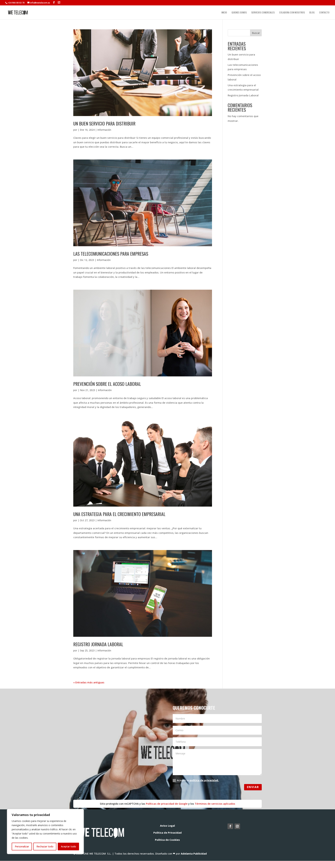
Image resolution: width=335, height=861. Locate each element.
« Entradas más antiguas (88, 682)
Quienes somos (239, 12)
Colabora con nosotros (292, 12)
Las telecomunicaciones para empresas (110, 253)
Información (104, 129)
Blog (312, 12)
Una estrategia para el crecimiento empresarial (119, 514)
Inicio (224, 12)
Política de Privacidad (167, 832)
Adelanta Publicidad (194, 853)
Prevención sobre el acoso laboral (107, 383)
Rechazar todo (44, 846)
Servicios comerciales (263, 12)
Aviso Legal (167, 825)
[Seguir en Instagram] (237, 826)
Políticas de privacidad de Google (166, 803)
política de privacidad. (204, 780)
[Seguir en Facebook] (230, 826)
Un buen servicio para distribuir (104, 123)
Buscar (256, 33)
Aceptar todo (68, 846)
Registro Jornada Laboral (98, 644)
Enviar (253, 787)
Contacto (324, 12)
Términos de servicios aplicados (215, 803)
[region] (45, 831)
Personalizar (22, 846)
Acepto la (198, 780)
